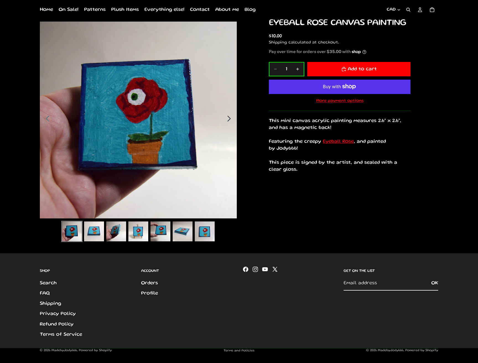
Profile (149, 293)
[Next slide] (230, 120)
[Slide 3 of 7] (116, 231)
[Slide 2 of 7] (94, 231)
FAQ (45, 293)
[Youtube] (265, 269)
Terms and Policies (239, 350)
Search (48, 283)
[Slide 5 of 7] (160, 231)
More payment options (339, 101)
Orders (149, 283)
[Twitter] (275, 269)
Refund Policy (57, 324)
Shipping (50, 304)
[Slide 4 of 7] (138, 231)
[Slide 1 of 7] (72, 231)
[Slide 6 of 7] (183, 231)
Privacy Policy (58, 314)
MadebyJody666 (64, 350)
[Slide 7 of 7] (205, 231)
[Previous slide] (46, 120)
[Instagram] (255, 269)
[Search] (408, 10)
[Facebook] (245, 269)
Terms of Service (61, 334)
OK (434, 283)
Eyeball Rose (338, 141)
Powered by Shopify (95, 350)
